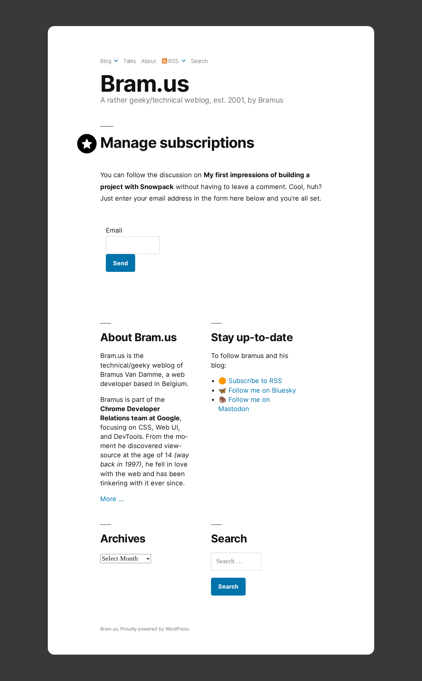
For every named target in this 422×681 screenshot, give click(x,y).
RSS (173, 61)
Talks (129, 61)
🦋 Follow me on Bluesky (257, 390)
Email (114, 230)
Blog (105, 61)
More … (112, 499)
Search (199, 61)
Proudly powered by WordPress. (155, 629)
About (148, 61)
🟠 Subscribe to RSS (250, 381)
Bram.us (144, 83)
